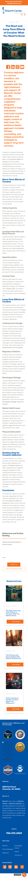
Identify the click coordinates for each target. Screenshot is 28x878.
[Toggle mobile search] (21, 15)
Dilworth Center (15, 465)
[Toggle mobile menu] (25, 15)
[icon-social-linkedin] (16, 866)
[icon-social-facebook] (4, 866)
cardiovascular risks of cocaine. (12, 347)
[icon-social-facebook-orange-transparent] (8, 66)
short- (4, 159)
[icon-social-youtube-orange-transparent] (22, 66)
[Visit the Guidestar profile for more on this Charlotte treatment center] (8, 743)
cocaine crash (10, 289)
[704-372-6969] (24, 875)
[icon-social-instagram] (10, 866)
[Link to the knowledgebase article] (14, 605)
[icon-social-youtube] (22, 866)
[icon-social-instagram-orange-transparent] (17, 66)
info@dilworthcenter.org (14, 3)
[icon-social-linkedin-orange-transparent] (13, 66)
